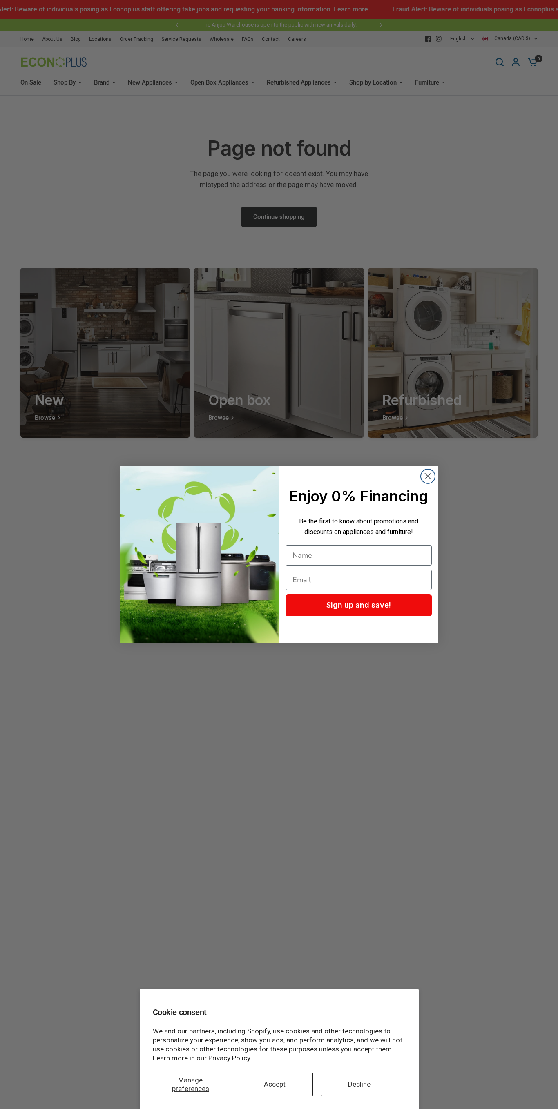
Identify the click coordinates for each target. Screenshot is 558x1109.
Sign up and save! (358, 605)
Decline (359, 1084)
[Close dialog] (428, 476)
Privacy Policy (229, 1058)
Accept (275, 1084)
